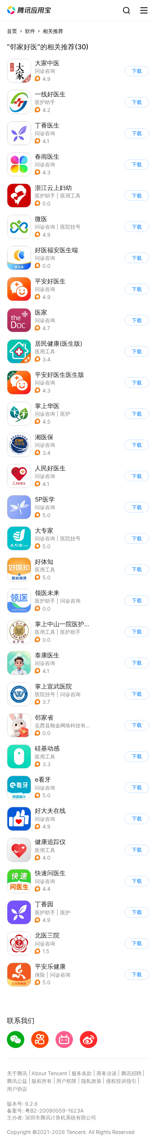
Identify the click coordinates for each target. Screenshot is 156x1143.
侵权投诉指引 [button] (121, 1081)
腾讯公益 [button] (17, 1081)
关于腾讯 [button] (17, 1073)
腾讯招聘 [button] (131, 1073)
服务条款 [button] (81, 1073)
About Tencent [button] (49, 1073)
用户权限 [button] (66, 1081)
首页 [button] (12, 31)
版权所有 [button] (42, 1081)
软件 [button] (30, 31)
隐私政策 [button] (91, 1081)
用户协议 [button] (17, 1089)
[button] (29, 10)
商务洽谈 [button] (107, 1073)
